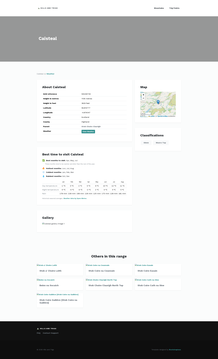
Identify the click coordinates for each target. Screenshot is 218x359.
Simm (146, 143)
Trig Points (174, 8)
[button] (158, 102)
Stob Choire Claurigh (91, 126)
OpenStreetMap (162, 116)
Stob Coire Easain (147, 270)
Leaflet (152, 116)
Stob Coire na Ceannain (102, 270)
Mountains (159, 8)
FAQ (38, 333)
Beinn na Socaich (49, 285)
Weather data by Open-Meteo (75, 198)
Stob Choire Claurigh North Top (106, 285)
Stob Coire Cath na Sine (151, 285)
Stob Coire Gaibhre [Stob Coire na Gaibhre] (58, 301)
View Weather (88, 131)
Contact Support (50, 333)
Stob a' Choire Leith (50, 270)
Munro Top (161, 143)
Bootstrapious (175, 350)
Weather (50, 74)
